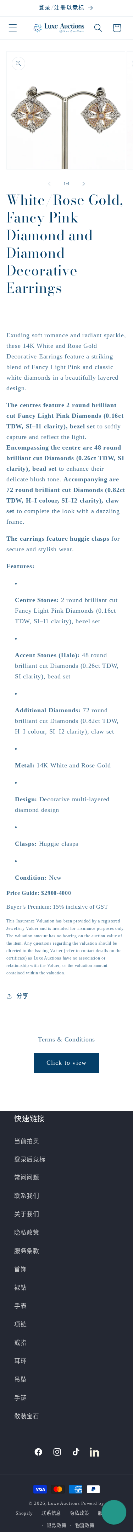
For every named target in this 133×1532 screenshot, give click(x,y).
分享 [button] (22, 996)
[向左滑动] (49, 183)
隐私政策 (26, 1232)
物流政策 (85, 1525)
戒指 (20, 1343)
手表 (20, 1306)
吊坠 (20, 1379)
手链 (20, 1398)
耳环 (20, 1361)
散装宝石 (26, 1416)
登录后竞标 (30, 1159)
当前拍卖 (26, 1141)
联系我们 (26, 1196)
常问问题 (26, 1177)
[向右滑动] (84, 183)
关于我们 (26, 1214)
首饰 (20, 1269)
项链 (20, 1324)
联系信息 (51, 1513)
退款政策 (56, 1525)
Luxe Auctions (64, 1503)
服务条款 (26, 1251)
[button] (13, 28)
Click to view (66, 1062)
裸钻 (20, 1287)
